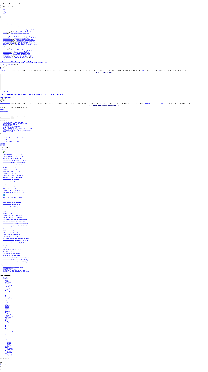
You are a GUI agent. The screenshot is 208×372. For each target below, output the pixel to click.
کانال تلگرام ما (3, 364)
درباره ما (4, 11)
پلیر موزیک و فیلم (8, 325)
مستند (6, 356)
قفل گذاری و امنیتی (8, 285)
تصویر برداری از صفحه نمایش (10, 332)
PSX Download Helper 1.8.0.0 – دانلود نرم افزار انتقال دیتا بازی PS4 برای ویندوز (19, 57)
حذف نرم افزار (7, 305)
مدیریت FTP (7, 322)
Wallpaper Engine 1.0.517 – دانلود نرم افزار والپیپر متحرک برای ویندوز (15, 123)
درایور (6, 312)
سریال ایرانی (9, 354)
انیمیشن (6, 347)
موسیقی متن (9, 345)
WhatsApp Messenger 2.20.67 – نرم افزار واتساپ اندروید (13, 131)
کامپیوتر (4, 149)
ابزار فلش (6, 310)
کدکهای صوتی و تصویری (9, 331)
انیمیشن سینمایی (10, 349)
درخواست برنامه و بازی (7, 14)
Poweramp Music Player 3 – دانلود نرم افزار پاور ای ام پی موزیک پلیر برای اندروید (19, 42)
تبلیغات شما (2, 143)
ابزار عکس (7, 309)
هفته (4, 135)
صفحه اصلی (5, 9)
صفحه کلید (7, 287)
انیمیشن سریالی (10, 348)
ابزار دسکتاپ (7, 308)
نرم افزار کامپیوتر (8, 21)
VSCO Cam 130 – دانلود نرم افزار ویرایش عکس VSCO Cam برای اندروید (18, 27)
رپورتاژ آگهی (5, 277)
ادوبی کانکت (144, 70)
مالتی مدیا (4, 336)
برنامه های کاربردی (8, 281)
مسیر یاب (6, 292)
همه (23, 21)
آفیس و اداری (7, 291)
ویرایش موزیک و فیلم (8, 295)
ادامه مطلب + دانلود (4, 91)
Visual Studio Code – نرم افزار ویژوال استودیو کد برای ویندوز (16, 52)
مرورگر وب (7, 280)
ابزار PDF (6, 313)
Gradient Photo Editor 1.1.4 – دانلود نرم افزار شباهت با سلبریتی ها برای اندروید (19, 40)
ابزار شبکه (7, 321)
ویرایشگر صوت (7, 329)
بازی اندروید (14, 21)
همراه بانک (7, 296)
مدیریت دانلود (7, 318)
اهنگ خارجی (9, 343)
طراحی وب (7, 323)
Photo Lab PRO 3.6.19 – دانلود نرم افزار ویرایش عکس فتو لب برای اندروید (18, 31)
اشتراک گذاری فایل (8, 298)
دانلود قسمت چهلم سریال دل (12, 24)
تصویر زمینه (7, 346)
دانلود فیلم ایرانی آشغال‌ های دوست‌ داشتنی (10, 129)
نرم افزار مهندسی (8, 315)
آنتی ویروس (7, 333)
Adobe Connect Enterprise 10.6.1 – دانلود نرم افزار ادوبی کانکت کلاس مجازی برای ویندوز (32, 94)
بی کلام (8, 344)
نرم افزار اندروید (19, 21)
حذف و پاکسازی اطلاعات (9, 335)
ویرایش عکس (7, 286)
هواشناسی (7, 289)
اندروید (1, 149)
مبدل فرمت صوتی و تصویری (10, 330)
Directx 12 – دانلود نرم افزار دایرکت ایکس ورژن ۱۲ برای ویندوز (16, 33)
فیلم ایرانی (9, 351)
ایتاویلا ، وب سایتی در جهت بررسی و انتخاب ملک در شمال (17, 23)
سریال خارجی (9, 355)
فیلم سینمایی (9, 352)
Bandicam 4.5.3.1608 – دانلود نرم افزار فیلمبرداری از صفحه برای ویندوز (17, 55)
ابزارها (6, 294)
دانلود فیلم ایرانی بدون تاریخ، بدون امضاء (10, 127)
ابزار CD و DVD (8, 314)
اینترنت (6, 293)
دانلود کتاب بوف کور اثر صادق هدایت (13, 25)
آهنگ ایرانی (9, 342)
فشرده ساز (7, 306)
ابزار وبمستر (7, 324)
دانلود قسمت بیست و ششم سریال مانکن (10, 124)
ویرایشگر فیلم (7, 328)
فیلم (5, 350)
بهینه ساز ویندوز (7, 304)
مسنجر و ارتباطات (3, 64)
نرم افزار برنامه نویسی (9, 316)
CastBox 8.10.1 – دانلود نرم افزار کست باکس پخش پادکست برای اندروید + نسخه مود (20, 44)
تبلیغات (4, 13)
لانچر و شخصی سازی (8, 288)
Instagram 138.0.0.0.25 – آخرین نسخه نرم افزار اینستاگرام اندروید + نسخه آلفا (18, 41)
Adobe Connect (3, 70)
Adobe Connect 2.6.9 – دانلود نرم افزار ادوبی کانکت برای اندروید (16, 26)
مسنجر (1, 97)
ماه (2, 135)
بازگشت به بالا (3, 371)
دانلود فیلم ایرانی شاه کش (7, 125)
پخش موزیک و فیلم (8, 290)
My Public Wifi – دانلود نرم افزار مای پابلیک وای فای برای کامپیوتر (16, 54)
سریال (6, 353)
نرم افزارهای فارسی (8, 297)
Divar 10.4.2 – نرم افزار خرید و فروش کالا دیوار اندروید (12, 126)
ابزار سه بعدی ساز (8, 311)
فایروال (6, 334)
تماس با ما (4, 12)
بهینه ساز (6, 284)
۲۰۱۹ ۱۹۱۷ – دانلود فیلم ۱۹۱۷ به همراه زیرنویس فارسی (13, 122)
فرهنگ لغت (7, 307)
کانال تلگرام (2, 1)
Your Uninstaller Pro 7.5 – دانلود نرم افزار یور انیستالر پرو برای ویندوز (17, 56)
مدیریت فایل (7, 283)
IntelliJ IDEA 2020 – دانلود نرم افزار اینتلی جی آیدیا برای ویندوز (16, 51)
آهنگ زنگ (8, 341)
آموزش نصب (5, 10)
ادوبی (159, 70)
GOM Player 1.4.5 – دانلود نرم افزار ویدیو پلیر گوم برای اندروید (16, 38)
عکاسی (6, 279)
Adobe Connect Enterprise (5, 103)
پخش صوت (7, 327)
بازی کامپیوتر (2, 21)
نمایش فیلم (7, 326)
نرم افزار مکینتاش (8, 317)
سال (1, 135)
